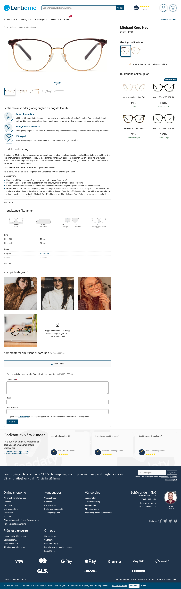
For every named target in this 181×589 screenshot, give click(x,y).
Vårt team (48, 539)
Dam (21, 27)
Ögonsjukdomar (10, 539)
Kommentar (12, 379)
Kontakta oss (49, 551)
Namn (9, 398)
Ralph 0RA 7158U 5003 (134, 128)
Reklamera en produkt (53, 509)
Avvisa (143, 586)
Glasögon (12, 27)
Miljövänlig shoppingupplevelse (98, 512)
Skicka (12, 421)
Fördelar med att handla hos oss (58, 547)
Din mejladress (13, 407)
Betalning (8, 505)
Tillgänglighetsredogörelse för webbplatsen (22, 520)
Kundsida (48, 501)
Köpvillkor (8, 516)
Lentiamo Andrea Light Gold (134, 97)
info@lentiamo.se (149, 506)
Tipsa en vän (90, 505)
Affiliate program (92, 509)
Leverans (7, 501)
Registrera (172, 472)
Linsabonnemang (92, 501)
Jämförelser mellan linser (14, 547)
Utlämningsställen (11, 509)
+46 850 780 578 (149, 503)
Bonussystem (90, 497)
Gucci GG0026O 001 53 (163, 97)
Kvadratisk (44, 253)
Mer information (119, 585)
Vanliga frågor (50, 497)
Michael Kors (31, 27)
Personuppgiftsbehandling (15, 524)
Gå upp (23, 579)
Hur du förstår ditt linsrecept (15, 536)
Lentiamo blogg (51, 543)
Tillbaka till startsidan (11, 579)
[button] (9, 91)
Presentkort (8, 512)
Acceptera (134, 586)
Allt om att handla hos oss (15, 497)
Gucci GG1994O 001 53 (163, 128)
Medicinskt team (11, 543)
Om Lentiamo (50, 536)
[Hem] (5, 27)
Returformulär (50, 505)
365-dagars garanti (52, 512)
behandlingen (23, 417)
